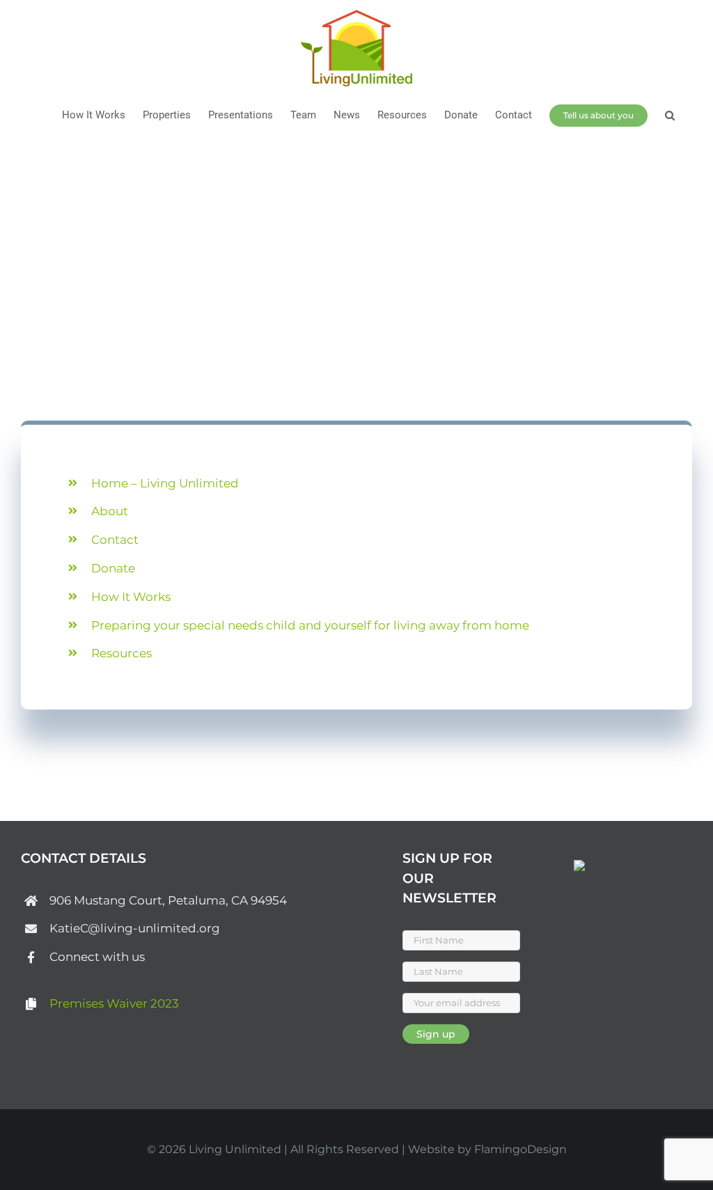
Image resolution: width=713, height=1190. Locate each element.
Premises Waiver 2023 (114, 1003)
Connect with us (97, 957)
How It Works (131, 597)
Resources (121, 653)
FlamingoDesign (520, 1149)
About (109, 511)
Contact (115, 540)
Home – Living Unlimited (165, 483)
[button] (670, 115)
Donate (113, 568)
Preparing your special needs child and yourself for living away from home (310, 625)
